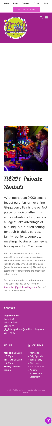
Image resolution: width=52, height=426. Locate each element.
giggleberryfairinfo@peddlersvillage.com (24, 329)
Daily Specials (36, 356)
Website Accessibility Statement (36, 373)
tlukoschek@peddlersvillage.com (20, 287)
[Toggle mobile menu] (46, 17)
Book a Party (36, 359)
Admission (34, 352)
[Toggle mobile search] (41, 17)
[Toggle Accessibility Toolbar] (48, 420)
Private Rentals (37, 366)
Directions (34, 363)
